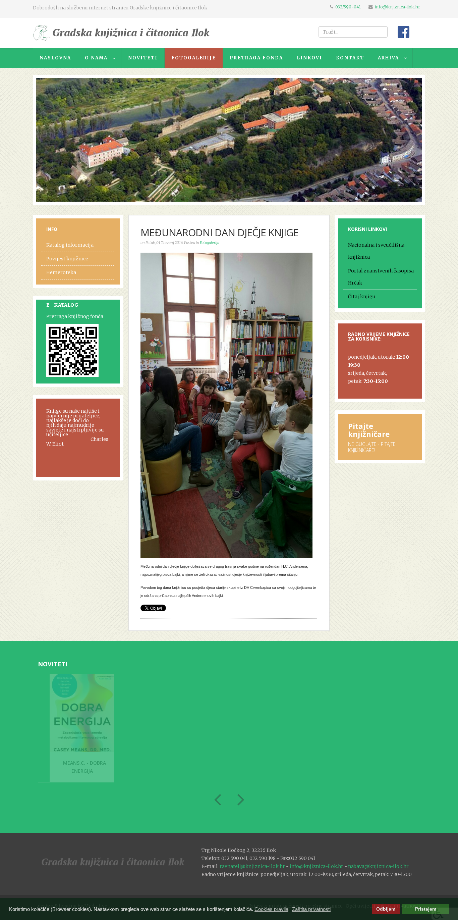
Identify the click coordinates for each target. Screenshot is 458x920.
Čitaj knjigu (362, 297)
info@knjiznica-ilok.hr (397, 6)
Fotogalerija (209, 242)
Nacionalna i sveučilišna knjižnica (376, 251)
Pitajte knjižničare (369, 430)
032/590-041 (348, 6)
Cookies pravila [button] (271, 909)
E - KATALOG (62, 305)
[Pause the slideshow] (401, 140)
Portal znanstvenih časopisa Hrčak (381, 277)
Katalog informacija (70, 245)
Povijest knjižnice (67, 259)
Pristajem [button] (425, 909)
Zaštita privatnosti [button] (311, 909)
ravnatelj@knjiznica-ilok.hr (252, 866)
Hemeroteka (61, 272)
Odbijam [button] (385, 909)
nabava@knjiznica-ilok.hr (378, 866)
